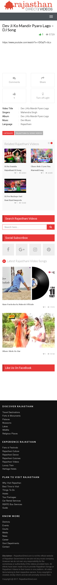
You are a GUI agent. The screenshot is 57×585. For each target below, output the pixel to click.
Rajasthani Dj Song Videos (29, 133)
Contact (6, 546)
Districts (6, 521)
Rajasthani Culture (10, 451)
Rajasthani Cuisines (11, 458)
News (4, 535)
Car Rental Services (11, 500)
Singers (6, 112)
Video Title (7, 108)
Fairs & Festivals (10, 447)
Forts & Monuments (11, 415)
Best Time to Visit (10, 486)
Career (5, 539)
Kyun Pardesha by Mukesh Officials (18, 304)
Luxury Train (8, 465)
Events (5, 525)
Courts (5, 528)
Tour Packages (9, 497)
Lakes (5, 426)
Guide (5, 507)
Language (7, 124)
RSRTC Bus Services (12, 504)
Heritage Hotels (9, 468)
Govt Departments (10, 543)
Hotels (5, 493)
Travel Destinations (11, 412)
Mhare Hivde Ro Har (11, 351)
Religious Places (10, 433)
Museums (6, 422)
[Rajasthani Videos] (28, 5)
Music (5, 120)
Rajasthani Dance (10, 454)
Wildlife (5, 429)
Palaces (6, 419)
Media (5, 532)
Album (5, 116)
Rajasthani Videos (10, 461)
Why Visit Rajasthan (11, 482)
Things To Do (8, 489)
